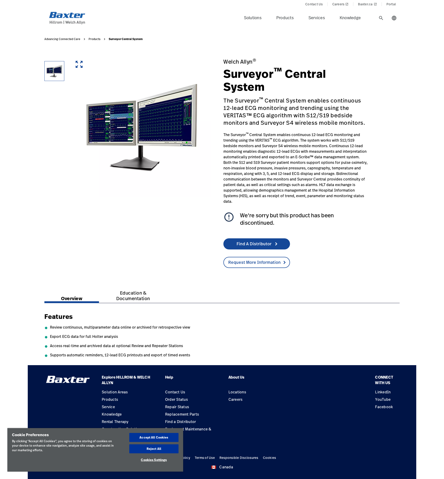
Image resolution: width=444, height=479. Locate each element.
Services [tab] (316, 17)
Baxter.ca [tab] (367, 4)
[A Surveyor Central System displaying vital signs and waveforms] (54, 71)
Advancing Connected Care (62, 39)
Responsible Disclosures (238, 457)
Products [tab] (285, 17)
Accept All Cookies (153, 437)
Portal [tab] (391, 4)
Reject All (154, 449)
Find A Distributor (254, 243)
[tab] (381, 18)
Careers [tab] (340, 4)
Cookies (269, 457)
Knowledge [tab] (350, 17)
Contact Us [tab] (314, 4)
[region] (95, 450)
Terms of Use (205, 457)
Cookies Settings (154, 460)
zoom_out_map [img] (79, 64)
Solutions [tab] (253, 17)
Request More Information (254, 262)
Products (94, 39)
